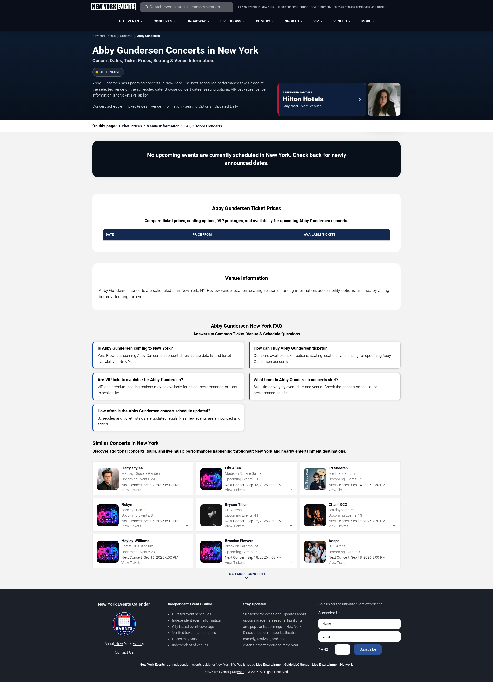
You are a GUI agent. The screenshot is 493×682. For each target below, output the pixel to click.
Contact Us (124, 652)
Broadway (196, 21)
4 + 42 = (324, 649)
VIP (316, 21)
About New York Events (124, 643)
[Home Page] (113, 7)
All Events (128, 21)
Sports (292, 21)
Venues (340, 21)
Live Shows (230, 21)
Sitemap (238, 672)
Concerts (163, 21)
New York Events (104, 36)
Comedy (263, 21)
